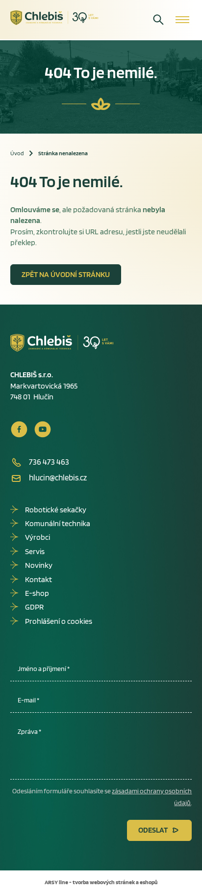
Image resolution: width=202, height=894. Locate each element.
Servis (35, 551)
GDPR (34, 607)
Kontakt (38, 579)
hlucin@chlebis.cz (58, 477)
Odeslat (153, 830)
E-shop (37, 593)
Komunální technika (57, 523)
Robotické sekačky (55, 509)
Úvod (17, 153)
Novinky (38, 565)
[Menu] (183, 19)
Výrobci (37, 537)
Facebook (19, 429)
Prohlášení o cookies (58, 621)
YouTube (42, 429)
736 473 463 (49, 462)
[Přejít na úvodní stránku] (54, 18)
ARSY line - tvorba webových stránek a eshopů (101, 882)
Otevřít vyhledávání (158, 19)
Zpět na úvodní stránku (66, 274)
